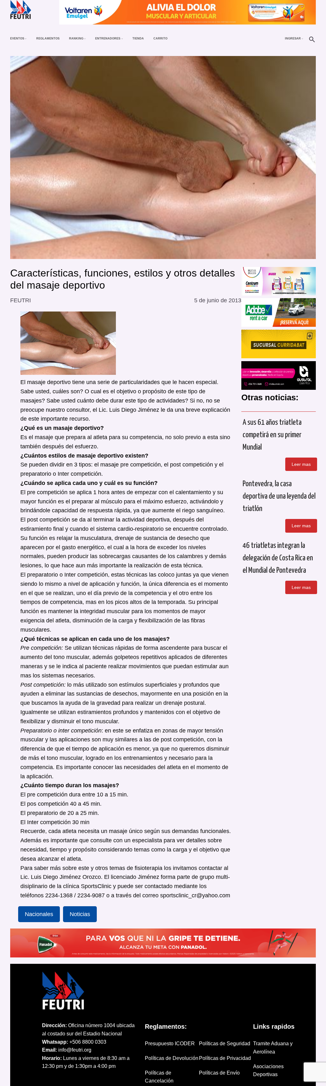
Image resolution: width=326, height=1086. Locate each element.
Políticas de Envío (219, 1072)
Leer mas (301, 464)
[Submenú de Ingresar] (302, 38)
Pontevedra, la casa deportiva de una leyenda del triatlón (279, 496)
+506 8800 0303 (87, 1042)
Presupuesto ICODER (170, 1043)
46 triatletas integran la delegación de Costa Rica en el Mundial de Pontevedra (278, 558)
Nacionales (39, 914)
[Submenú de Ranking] (85, 38)
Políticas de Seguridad (224, 1043)
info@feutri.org (74, 1050)
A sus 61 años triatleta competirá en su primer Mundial (272, 435)
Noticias (80, 914)
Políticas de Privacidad (225, 1058)
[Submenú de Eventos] (25, 38)
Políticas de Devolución (171, 1058)
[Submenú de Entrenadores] (122, 38)
